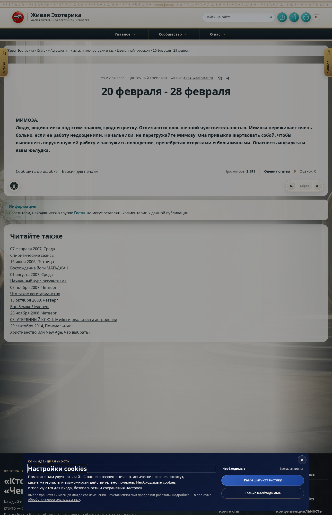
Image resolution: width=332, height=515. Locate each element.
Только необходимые (263, 493)
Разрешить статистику (263, 480)
